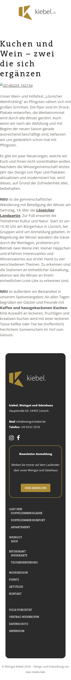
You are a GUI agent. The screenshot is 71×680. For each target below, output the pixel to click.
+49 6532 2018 (30, 427)
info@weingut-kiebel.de (31, 421)
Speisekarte (19, 555)
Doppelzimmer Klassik (26, 513)
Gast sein (15, 509)
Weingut (15, 537)
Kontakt (15, 593)
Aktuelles (16, 586)
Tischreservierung (24, 562)
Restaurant (17, 551)
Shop (14, 541)
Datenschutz (18, 623)
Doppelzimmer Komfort (28, 520)
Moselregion (18, 572)
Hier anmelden (35, 487)
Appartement (20, 527)
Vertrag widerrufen (24, 616)
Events (14, 579)
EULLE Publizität (20, 609)
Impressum (16, 630)
